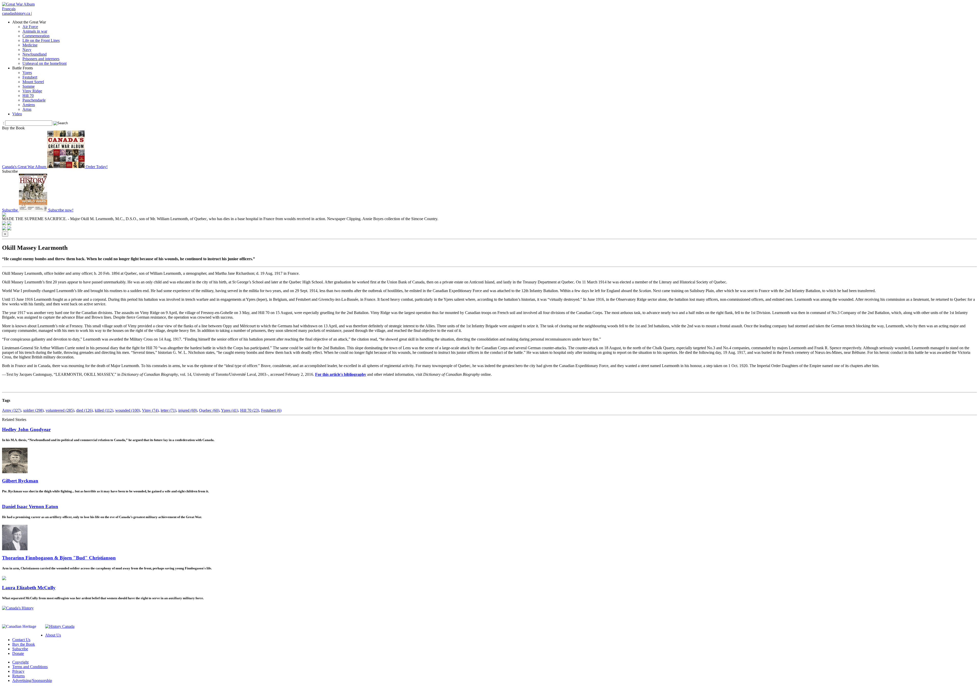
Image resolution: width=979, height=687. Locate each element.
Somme (28, 86)
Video (17, 114)
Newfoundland (34, 54)
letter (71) (168, 410)
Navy (26, 49)
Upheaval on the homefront (44, 63)
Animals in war (34, 31)
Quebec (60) (209, 410)
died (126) (84, 410)
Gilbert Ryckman (20, 480)
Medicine (29, 45)
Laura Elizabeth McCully (29, 587)
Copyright (20, 662)
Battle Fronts (22, 68)
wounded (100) (127, 410)
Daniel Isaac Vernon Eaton (30, 506)
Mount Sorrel (33, 82)
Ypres (27, 72)
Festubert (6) (271, 410)
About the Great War (29, 22)
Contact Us (21, 640)
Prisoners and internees (40, 59)
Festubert (29, 77)
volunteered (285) (60, 410)
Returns (18, 676)
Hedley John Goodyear (26, 429)
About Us (53, 635)
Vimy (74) (150, 410)
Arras (26, 109)
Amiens (28, 105)
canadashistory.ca (16, 13)
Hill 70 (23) (249, 410)
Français (9, 9)
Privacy (18, 671)
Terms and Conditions (30, 667)
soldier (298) (33, 410)
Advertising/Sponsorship (32, 680)
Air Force (30, 26)
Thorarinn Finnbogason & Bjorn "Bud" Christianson (59, 557)
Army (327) (11, 410)
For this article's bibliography (340, 374)
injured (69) (187, 410)
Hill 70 (28, 95)
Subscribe (20, 649)
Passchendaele (34, 100)
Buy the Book (23, 644)
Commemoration (35, 36)
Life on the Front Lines (41, 40)
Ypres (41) (229, 410)
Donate (18, 653)
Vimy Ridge (32, 91)
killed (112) (104, 410)
